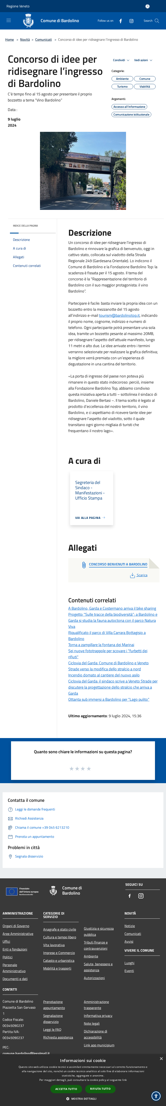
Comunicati (43, 39)
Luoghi (129, 963)
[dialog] (83, 1080)
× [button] (161, 1058)
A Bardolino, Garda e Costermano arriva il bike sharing (112, 608)
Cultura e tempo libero (59, 937)
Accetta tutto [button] (66, 1089)
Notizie (129, 925)
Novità (25, 39)
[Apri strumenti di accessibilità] (156, 1096)
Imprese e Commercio (59, 952)
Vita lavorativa (54, 945)
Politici (8, 957)
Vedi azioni (141, 60)
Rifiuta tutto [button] (100, 1089)
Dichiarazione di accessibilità (95, 1034)
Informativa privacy (98, 1015)
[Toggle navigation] (8, 20)
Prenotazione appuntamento (54, 1004)
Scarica (142, 575)
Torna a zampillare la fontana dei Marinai (101, 645)
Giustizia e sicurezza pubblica (99, 931)
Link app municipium (99, 1045)
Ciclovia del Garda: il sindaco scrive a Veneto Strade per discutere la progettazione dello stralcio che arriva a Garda (113, 687)
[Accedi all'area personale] (147, 6)
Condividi (119, 60)
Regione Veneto (17, 6)
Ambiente (91, 956)
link (124, 1080)
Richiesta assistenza (58, 1037)
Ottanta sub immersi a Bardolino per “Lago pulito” (108, 699)
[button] (82, 1098)
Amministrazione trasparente (96, 1004)
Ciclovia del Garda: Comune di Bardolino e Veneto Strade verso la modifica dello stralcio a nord (108, 666)
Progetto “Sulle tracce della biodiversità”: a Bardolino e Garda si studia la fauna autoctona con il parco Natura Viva (112, 620)
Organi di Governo (16, 925)
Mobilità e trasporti (57, 968)
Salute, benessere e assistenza (98, 967)
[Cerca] (157, 20)
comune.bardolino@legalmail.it (26, 1053)
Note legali (92, 1023)
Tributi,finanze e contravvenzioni (96, 945)
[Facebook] (119, 21)
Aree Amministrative (18, 933)
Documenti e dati (15, 978)
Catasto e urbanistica (58, 960)
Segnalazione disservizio (53, 1018)
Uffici (6, 941)
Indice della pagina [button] (25, 226)
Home (9, 39)
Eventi (129, 970)
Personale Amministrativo (14, 968)
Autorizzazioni (94, 977)
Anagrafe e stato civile (59, 929)
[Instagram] (129, 21)
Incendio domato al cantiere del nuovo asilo (104, 675)
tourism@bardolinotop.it (119, 315)
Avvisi (128, 941)
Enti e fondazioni (15, 949)
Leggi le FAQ (52, 1029)
